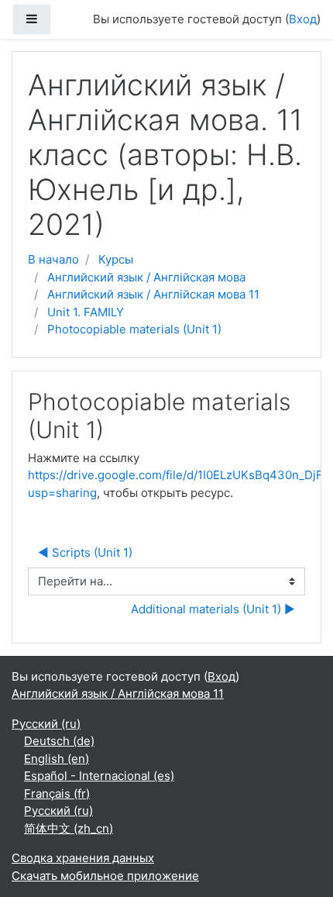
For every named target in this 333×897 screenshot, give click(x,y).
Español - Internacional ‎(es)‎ (99, 775)
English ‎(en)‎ (56, 758)
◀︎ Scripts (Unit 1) (85, 552)
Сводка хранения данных (83, 857)
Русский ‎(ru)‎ (46, 723)
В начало (53, 259)
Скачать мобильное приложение (105, 875)
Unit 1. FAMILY (85, 312)
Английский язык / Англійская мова (146, 277)
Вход (303, 19)
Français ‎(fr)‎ (57, 793)
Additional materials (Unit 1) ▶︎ (213, 609)
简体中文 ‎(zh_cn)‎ (68, 828)
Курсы (115, 259)
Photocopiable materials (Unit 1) (134, 329)
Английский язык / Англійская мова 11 (153, 294)
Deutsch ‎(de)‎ (59, 740)
